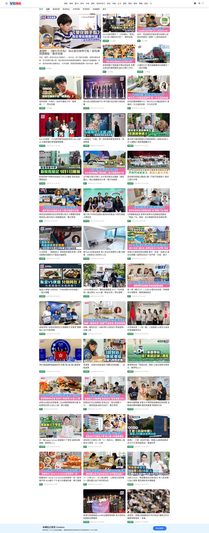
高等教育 (86, 9)
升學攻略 (76, 9)
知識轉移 (96, 9)
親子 (104, 9)
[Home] (15, 3)
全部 (48, 9)
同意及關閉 (159, 528)
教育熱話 (66, 9)
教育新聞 (56, 9)
